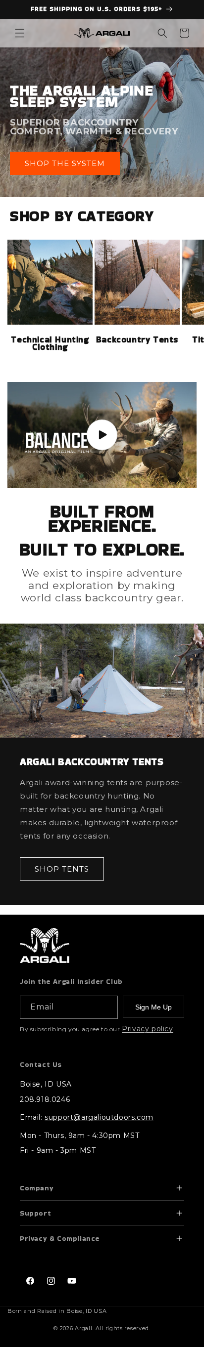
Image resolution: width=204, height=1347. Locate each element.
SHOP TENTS (62, 869)
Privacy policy (147, 1028)
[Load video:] (102, 435)
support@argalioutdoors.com (99, 1117)
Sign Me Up (153, 1007)
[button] (20, 33)
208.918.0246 (45, 1099)
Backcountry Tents (137, 339)
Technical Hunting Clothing (50, 343)
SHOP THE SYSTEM (65, 163)
